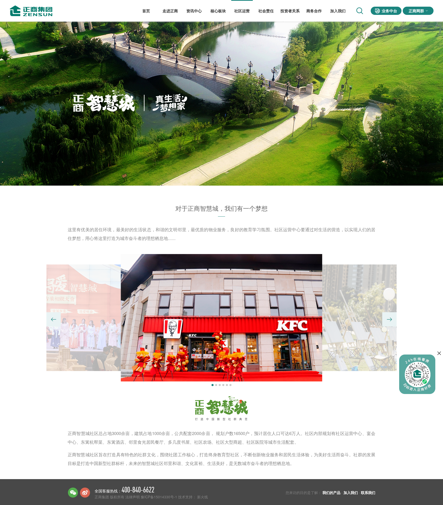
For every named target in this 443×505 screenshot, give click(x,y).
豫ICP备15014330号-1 (159, 496)
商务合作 (314, 11)
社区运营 (242, 11)
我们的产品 (331, 492)
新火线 (202, 496)
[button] (53, 319)
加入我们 (338, 11)
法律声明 (132, 496)
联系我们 (368, 492)
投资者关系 (290, 11)
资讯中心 (194, 11)
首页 (146, 11)
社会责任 (266, 11)
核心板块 (218, 11)
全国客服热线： (124, 489)
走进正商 (170, 11)
